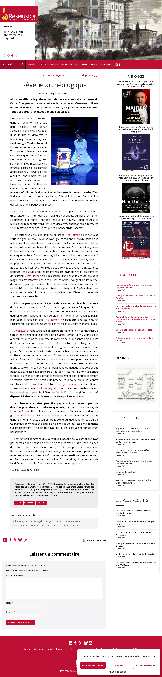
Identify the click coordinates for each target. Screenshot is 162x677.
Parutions (66, 64)
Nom (9, 603)
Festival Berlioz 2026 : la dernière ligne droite (135, 523)
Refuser (119, 665)
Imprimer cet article (96, 540)
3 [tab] (12, 55)
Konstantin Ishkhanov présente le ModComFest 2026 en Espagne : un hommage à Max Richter (136, 177)
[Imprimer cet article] (84, 540)
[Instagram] (91, 643)
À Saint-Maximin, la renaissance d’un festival (134, 339)
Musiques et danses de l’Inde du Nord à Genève (135, 297)
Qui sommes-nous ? (43, 649)
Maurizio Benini (19, 411)
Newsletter (71, 649)
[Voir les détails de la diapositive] (81, 30)
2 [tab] (8, 55)
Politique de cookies (117, 671)
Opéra (55, 75)
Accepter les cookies (93, 665)
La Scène (42, 64)
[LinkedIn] (70, 644)
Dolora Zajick (21, 330)
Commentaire (14, 575)
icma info (117, 64)
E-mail (10, 612)
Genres (93, 64)
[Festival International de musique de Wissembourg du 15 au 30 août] (136, 240)
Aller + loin (81, 64)
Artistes (53, 64)
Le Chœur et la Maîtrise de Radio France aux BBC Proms (136, 307)
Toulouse (41, 502)
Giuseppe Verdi (72, 521)
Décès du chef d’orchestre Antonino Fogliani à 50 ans (134, 286)
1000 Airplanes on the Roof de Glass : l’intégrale (134, 533)
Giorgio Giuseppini (69, 384)
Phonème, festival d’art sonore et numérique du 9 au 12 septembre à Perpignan (135, 129)
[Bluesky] (86, 643)
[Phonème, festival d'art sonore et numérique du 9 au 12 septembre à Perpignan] (136, 153)
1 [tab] (5, 55)
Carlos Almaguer (47, 388)
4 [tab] (16, 55)
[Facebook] (10, 539)
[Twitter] (15, 539)
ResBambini (105, 64)
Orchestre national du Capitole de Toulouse (50, 525)
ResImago (125, 357)
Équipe (59, 649)
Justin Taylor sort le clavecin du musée (135, 554)
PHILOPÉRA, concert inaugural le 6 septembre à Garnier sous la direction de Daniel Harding (136, 83)
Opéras (63, 75)
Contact (27, 649)
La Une (31, 64)
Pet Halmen (73, 235)
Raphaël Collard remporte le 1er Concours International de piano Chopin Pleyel (136, 319)
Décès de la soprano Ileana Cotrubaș (134, 330)
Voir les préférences (145, 665)
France (18, 502)
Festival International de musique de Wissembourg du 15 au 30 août (135, 217)
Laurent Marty (63, 93)
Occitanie (29, 502)
